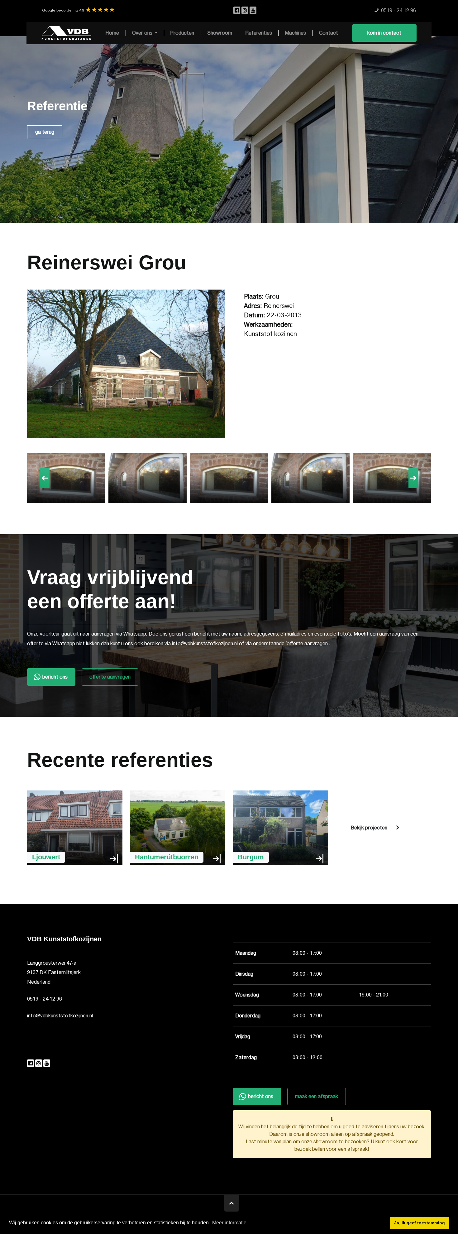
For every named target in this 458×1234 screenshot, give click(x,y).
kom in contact (384, 33)
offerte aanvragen (110, 677)
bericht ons (55, 677)
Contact (328, 33)
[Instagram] (245, 10)
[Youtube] (253, 10)
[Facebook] (237, 10)
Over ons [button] (143, 33)
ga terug (44, 132)
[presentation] (45, 478)
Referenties (258, 33)
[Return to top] (231, 1203)
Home (112, 33)
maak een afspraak (316, 1096)
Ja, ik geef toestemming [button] (419, 1222)
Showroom (219, 33)
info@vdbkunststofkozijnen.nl (60, 1015)
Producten (182, 33)
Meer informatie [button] (229, 1222)
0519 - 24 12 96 (44, 999)
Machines (295, 33)
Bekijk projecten (369, 827)
